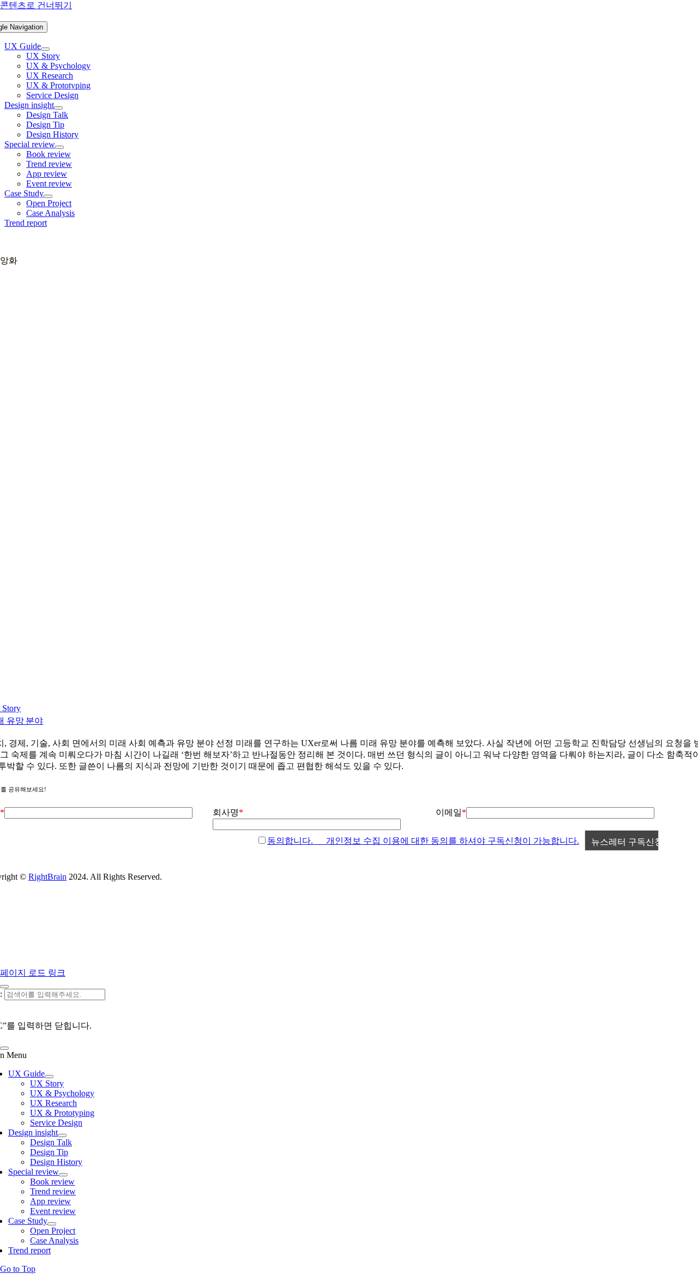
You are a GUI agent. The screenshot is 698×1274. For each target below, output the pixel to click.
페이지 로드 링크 (32, 972)
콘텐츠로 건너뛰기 (36, 5)
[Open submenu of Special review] (59, 147)
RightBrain (47, 876)
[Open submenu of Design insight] (58, 108)
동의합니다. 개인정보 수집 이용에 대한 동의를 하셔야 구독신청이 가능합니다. (423, 840)
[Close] (4, 986)
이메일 (449, 812)
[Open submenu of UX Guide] (45, 49)
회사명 (226, 812)
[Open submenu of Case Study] (48, 196)
